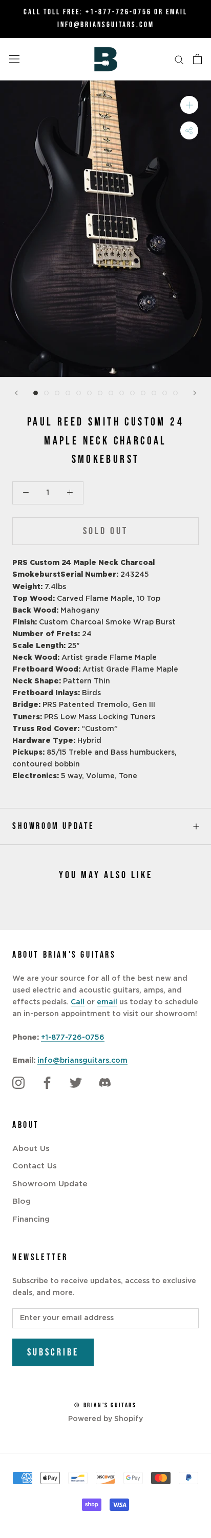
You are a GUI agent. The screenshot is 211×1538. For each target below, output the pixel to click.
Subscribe (53, 1352)
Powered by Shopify (105, 1419)
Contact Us (34, 1166)
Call (78, 1002)
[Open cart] (197, 59)
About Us (31, 1148)
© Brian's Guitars (105, 1405)
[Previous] (16, 393)
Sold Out (105, 531)
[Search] (179, 59)
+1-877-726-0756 (119, 12)
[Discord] (104, 1082)
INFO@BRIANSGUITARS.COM (105, 25)
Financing (31, 1219)
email (107, 1002)
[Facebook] (47, 1082)
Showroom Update (53, 826)
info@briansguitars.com (82, 1061)
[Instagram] (18, 1082)
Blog (21, 1201)
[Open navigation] (14, 59)
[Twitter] (76, 1082)
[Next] (194, 393)
